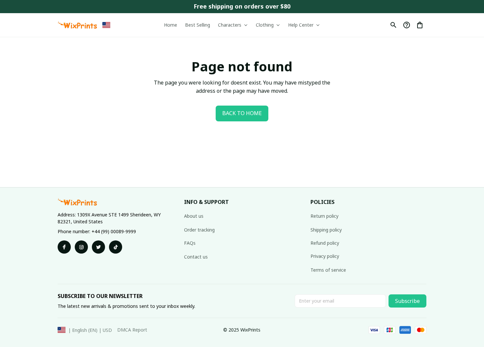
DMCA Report (132, 330)
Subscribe (407, 301)
